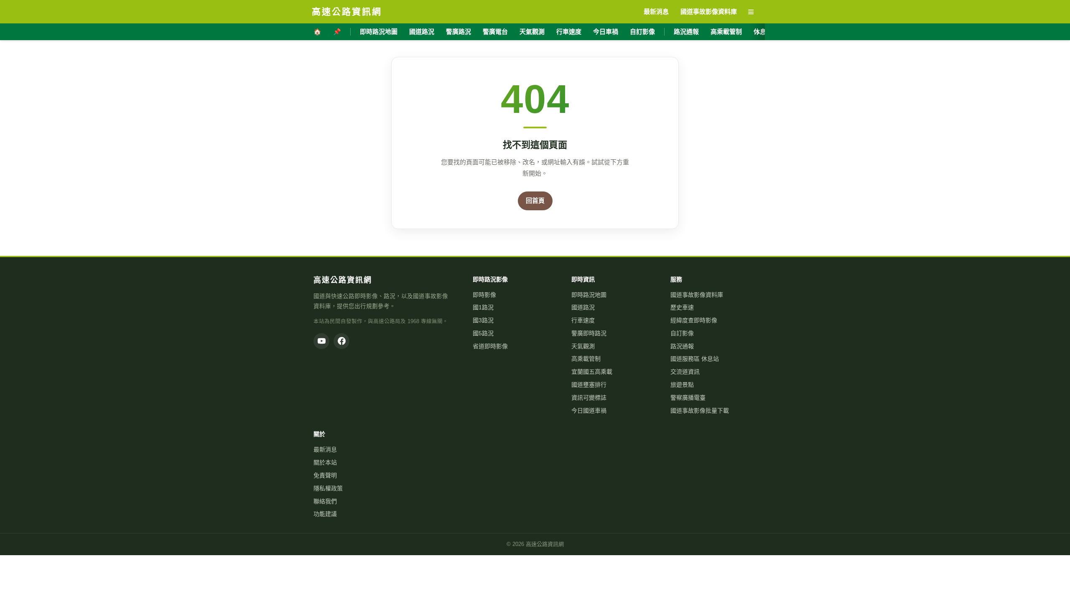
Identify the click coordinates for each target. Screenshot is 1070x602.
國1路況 (483, 307)
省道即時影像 (490, 346)
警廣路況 (458, 31)
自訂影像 (642, 31)
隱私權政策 (328, 488)
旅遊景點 (682, 384)
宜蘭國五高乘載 (591, 371)
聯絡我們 (325, 501)
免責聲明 (325, 475)
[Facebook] (341, 341)
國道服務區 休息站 (694, 358)
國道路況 (421, 31)
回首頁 (535, 200)
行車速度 (568, 31)
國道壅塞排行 (588, 384)
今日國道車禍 (588, 410)
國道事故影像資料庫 (696, 294)
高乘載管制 (726, 31)
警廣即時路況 (588, 333)
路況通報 (686, 31)
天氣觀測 (532, 31)
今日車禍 (605, 31)
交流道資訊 (685, 371)
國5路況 (483, 333)
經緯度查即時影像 (693, 320)
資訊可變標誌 (588, 397)
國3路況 (483, 320)
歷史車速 (682, 307)
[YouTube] (321, 341)
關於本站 (325, 462)
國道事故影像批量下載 (699, 410)
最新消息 (325, 449)
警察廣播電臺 (688, 397)
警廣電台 (495, 31)
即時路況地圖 (378, 31)
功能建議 (325, 513)
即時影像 (484, 294)
